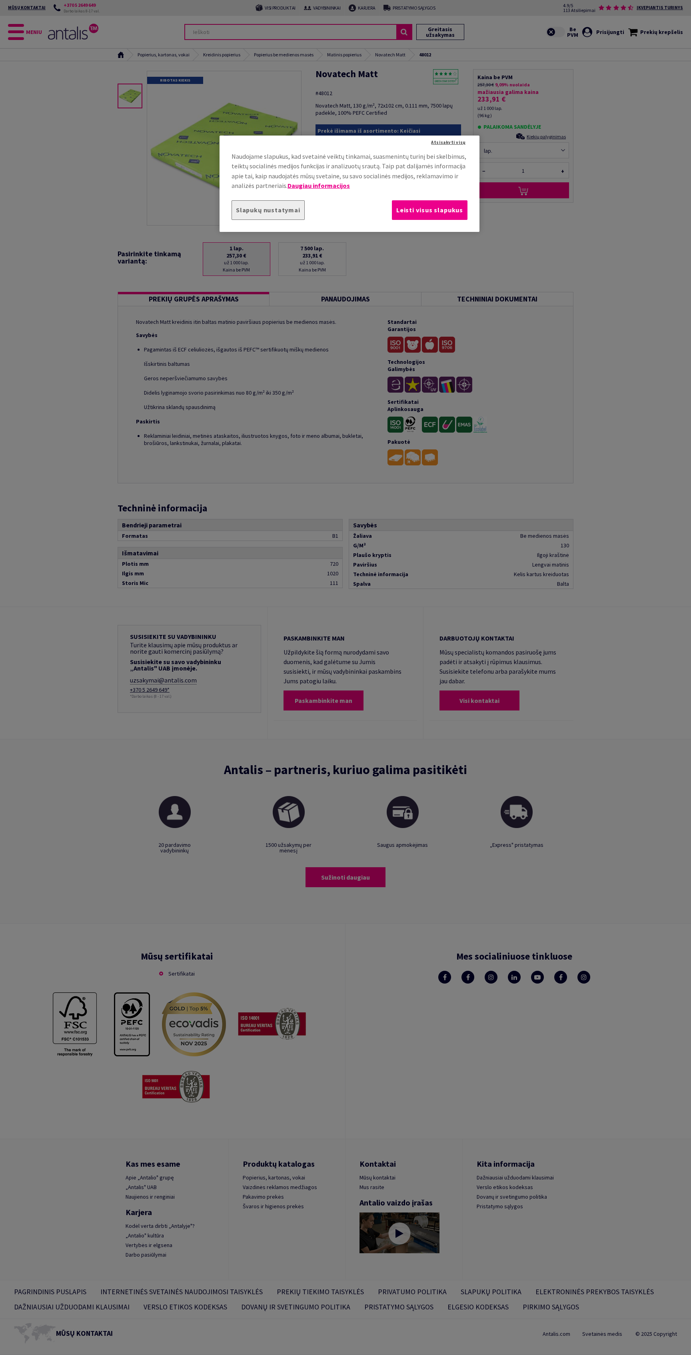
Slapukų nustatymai (268, 210)
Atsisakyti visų (448, 142)
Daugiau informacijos (319, 186)
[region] (349, 184)
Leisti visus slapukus (429, 210)
